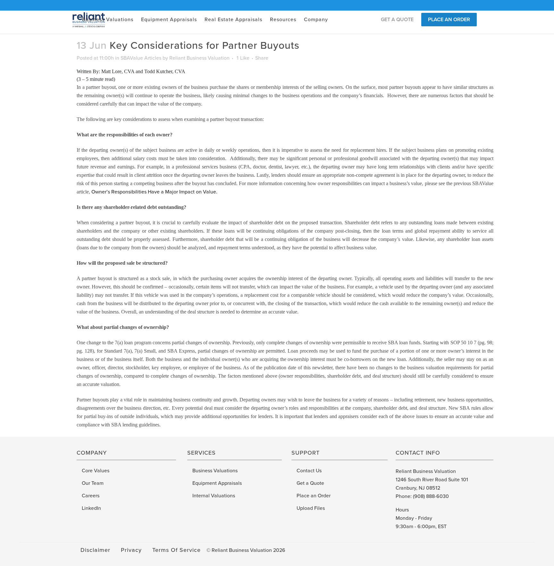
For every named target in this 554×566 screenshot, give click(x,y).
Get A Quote (397, 19)
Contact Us (309, 470)
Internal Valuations (213, 496)
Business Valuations (215, 470)
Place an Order (314, 496)
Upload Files (311, 508)
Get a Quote (310, 483)
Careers (90, 496)
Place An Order (449, 19)
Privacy (131, 549)
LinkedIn (91, 508)
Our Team (93, 483)
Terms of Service (176, 549)
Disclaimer (95, 549)
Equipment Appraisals (217, 483)
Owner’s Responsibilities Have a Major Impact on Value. (154, 192)
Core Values (95, 470)
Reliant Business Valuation (199, 58)
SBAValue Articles (141, 58)
